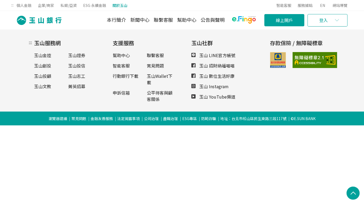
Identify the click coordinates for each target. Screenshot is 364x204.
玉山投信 (76, 65)
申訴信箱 (121, 93)
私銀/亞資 (68, 5)
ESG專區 (189, 118)
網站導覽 (340, 5)
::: (12, 4)
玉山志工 (76, 76)
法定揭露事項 (128, 118)
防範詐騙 (208, 118)
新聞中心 (139, 19)
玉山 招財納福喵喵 (216, 65)
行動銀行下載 (125, 76)
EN (322, 5)
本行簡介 (116, 19)
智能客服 (283, 5)
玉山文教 (42, 86)
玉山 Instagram (213, 86)
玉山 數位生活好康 (216, 76)
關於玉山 (119, 5)
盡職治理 (170, 118)
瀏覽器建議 (57, 118)
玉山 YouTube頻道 (216, 97)
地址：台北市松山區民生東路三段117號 (253, 118)
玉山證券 (76, 55)
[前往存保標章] (278, 66)
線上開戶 (284, 20)
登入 (323, 20)
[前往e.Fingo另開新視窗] (244, 20)
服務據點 (305, 5)
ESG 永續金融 (94, 5)
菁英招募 (76, 86)
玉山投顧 (42, 76)
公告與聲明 (213, 19)
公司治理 (151, 118)
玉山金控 (42, 55)
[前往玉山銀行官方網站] (37, 20)
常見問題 (155, 65)
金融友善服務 (102, 118)
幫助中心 (186, 19)
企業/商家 (46, 5)
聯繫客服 (163, 19)
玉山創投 (42, 65)
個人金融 (24, 5)
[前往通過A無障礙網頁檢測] (300, 60)
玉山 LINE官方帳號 (216, 55)
